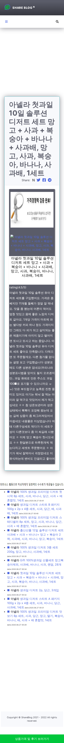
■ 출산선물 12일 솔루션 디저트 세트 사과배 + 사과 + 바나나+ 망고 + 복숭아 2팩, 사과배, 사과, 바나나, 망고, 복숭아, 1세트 (35, 534)
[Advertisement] (32, 64)
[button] (57, 21)
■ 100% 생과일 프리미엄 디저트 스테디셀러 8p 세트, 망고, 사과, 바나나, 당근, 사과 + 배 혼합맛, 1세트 (34, 522)
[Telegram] (50, 180)
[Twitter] (39, 180)
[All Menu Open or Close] (6, 21)
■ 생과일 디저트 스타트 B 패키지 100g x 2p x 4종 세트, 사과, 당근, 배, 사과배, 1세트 (34, 509)
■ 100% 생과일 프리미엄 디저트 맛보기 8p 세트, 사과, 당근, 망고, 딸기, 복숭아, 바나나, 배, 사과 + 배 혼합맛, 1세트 (35, 616)
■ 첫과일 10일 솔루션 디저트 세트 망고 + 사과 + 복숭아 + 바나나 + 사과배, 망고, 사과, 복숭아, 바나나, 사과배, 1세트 (35, 577)
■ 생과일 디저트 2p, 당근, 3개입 (33, 590)
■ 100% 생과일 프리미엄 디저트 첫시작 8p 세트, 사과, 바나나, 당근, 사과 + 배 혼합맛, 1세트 (34, 496)
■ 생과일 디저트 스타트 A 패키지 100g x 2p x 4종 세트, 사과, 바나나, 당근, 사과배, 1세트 (34, 603)
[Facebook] (44, 180)
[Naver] (34, 180)
